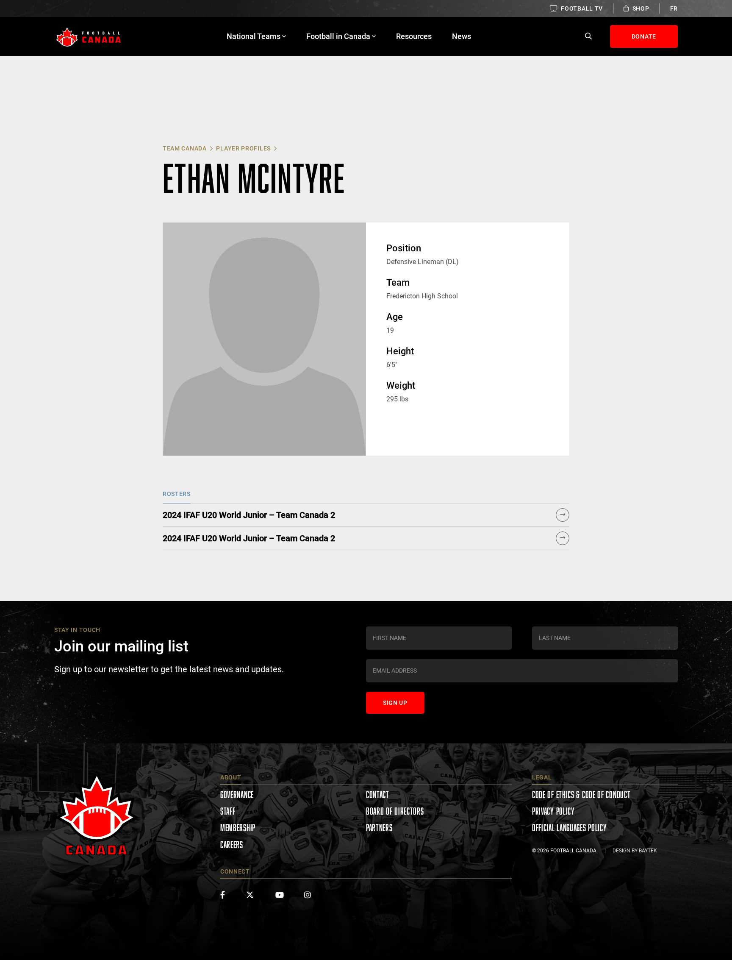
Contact (377, 794)
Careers (231, 844)
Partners (379, 827)
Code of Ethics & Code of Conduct (581, 794)
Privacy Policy (553, 811)
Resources (414, 36)
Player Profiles (243, 148)
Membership (237, 827)
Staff (228, 811)
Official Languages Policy (569, 827)
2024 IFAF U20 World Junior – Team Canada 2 (249, 515)
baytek (648, 851)
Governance (237, 794)
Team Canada (185, 148)
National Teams (253, 36)
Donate (644, 36)
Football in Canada (338, 36)
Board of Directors (395, 811)
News (461, 36)
